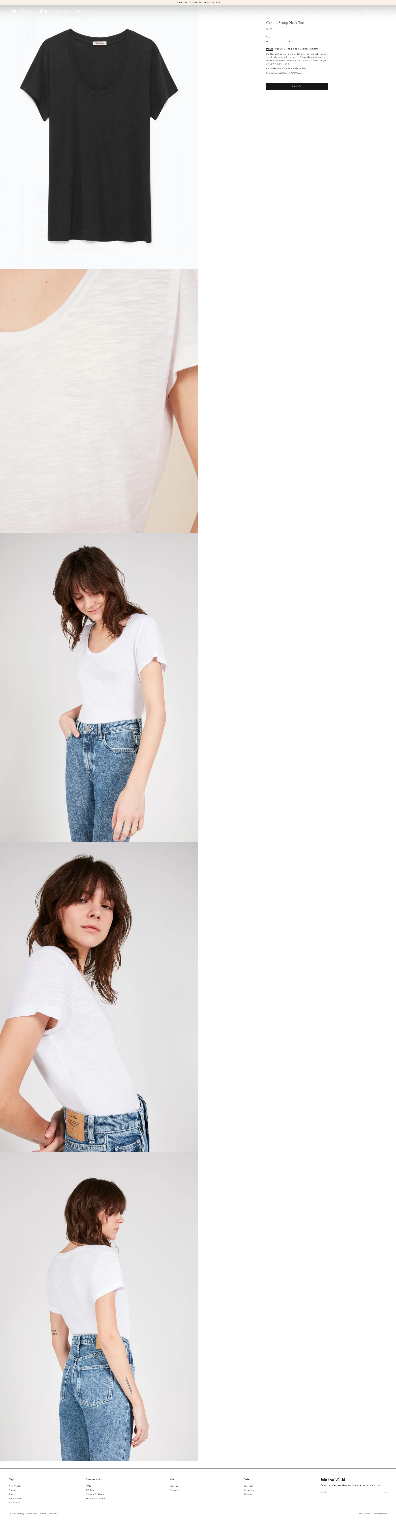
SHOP (77, 11)
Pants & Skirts (15, 1498)
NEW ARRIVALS (62, 11)
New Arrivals (15, 1486)
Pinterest (248, 1494)
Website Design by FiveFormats (22, 1514)
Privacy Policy (364, 1514)
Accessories (14, 1502)
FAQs (88, 1486)
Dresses (12, 1490)
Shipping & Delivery (95, 1494)
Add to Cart (297, 86)
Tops (11, 1494)
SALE (89, 11)
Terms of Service (380, 1514)
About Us (174, 1486)
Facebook (248, 1486)
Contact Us (175, 1490)
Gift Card (90, 1490)
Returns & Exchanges (95, 1498)
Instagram (249, 1490)
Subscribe (384, 1492)
